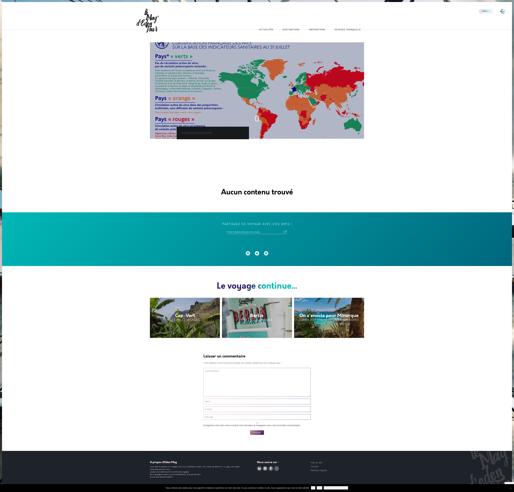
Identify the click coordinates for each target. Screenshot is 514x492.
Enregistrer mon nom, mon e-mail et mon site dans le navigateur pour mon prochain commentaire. (251, 425)
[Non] (510, 488)
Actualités (266, 29)
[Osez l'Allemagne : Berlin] (257, 318)
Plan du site (316, 462)
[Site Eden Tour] (502, 11)
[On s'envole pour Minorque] (329, 318)
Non (319, 488)
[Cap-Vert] (185, 318)
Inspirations (317, 29)
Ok (313, 488)
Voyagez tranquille (348, 29)
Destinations (291, 29)
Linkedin (259, 467)
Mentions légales (319, 470)
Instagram (265, 467)
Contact (486, 11)
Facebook (271, 467)
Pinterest (276, 467)
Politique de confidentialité (336, 488)
